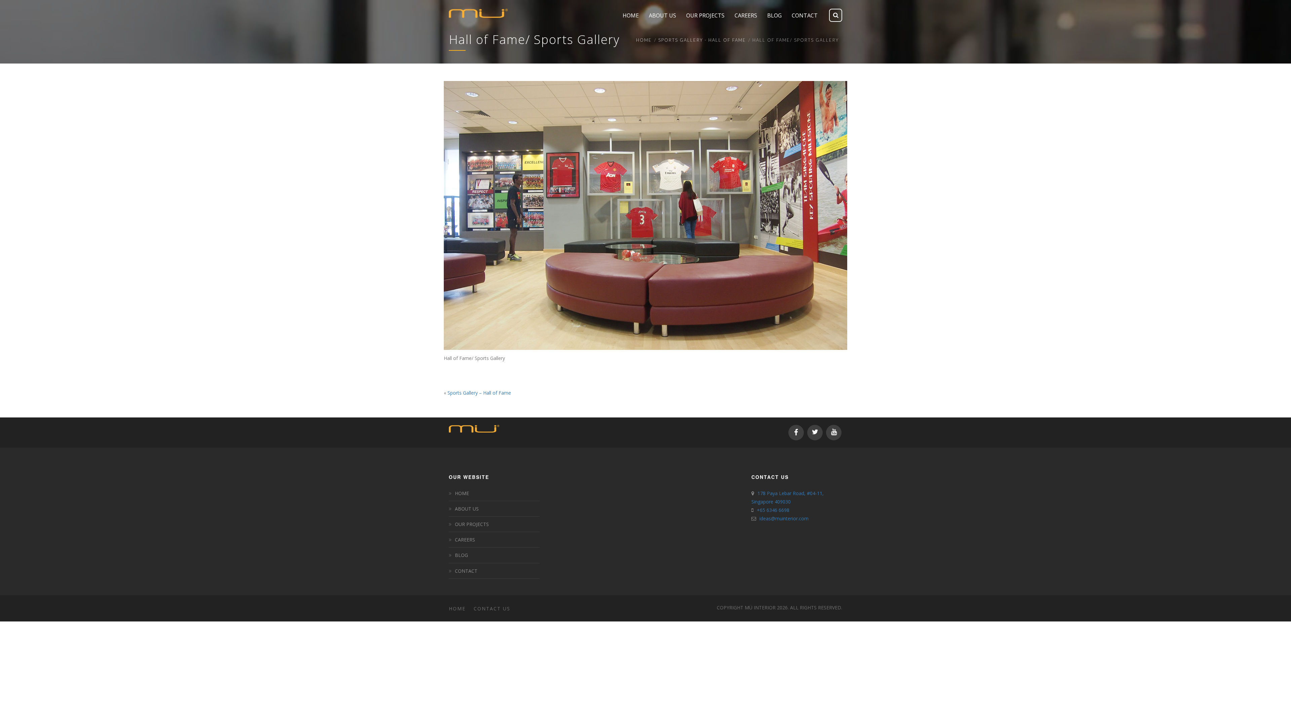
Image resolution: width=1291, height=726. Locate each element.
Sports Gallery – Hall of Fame (479, 393)
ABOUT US (467, 509)
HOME (462, 493)
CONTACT (466, 571)
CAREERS (465, 539)
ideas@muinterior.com (784, 518)
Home (644, 40)
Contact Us (492, 608)
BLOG (461, 555)
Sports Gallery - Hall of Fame (702, 40)
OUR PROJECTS (472, 524)
